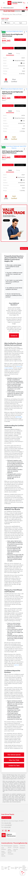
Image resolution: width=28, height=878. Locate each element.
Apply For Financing (15, 846)
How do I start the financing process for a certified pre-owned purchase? (14, 295)
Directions (22, 847)
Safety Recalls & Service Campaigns (10, 851)
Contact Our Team (14, 765)
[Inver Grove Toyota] (14, 3)
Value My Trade (15, 850)
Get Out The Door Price (21, 40)
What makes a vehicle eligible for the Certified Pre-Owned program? (13, 266)
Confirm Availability (20, 48)
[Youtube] (8, 830)
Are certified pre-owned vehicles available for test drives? (14, 288)
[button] (24, 89)
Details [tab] (10, 53)
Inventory (4, 843)
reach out (16, 665)
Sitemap (12, 867)
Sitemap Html (16, 867)
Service (10, 843)
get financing (19, 417)
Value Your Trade (14, 760)
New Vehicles (4, 845)
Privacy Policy (6, 867)
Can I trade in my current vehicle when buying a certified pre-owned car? (14, 281)
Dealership (23, 843)
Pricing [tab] (18, 53)
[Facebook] (2, 830)
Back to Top (24, 248)
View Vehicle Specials (14, 755)
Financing (16, 843)
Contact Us (14, 335)
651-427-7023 (7, 823)
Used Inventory (3, 848)
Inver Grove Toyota (2, 868)
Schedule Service (10, 846)
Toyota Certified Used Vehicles (3, 854)
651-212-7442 (7, 827)
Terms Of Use (9, 868)
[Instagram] (5, 830)
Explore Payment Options (8, 48)
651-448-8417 (8, 825)
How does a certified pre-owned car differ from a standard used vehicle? (14, 274)
